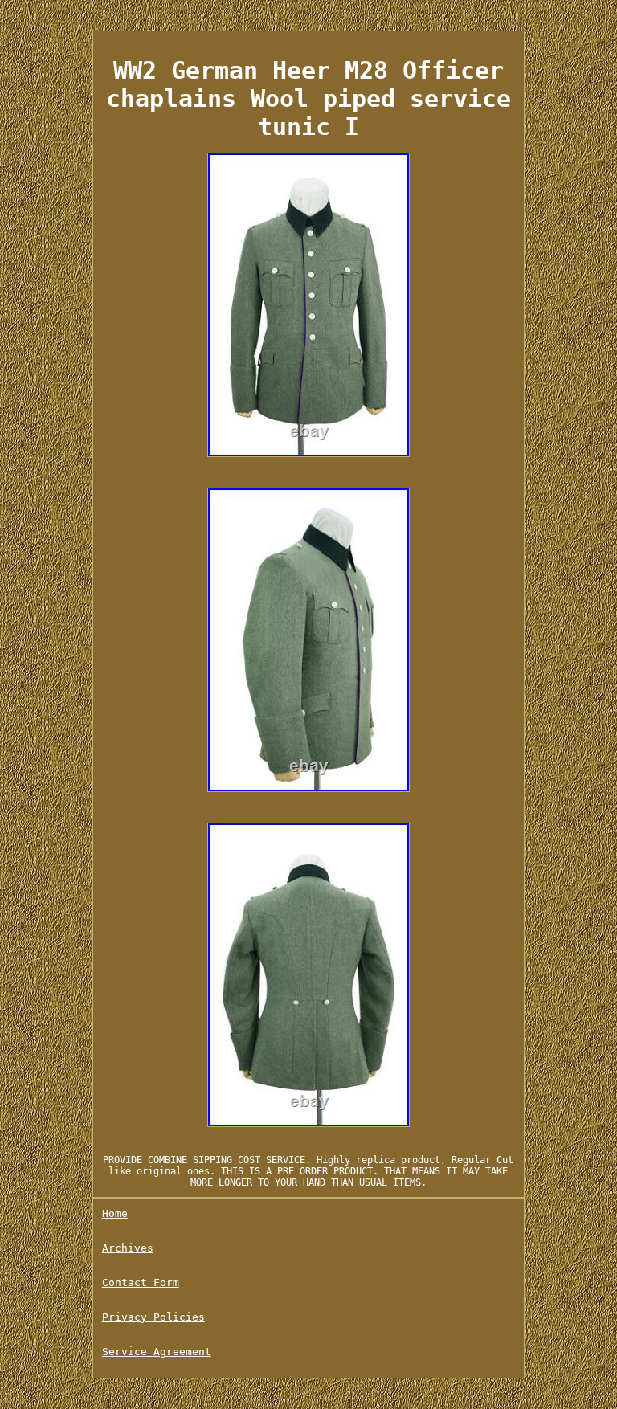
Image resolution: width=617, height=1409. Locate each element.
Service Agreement (156, 1352)
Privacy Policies (153, 1317)
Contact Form (140, 1282)
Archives (127, 1248)
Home (115, 1213)
